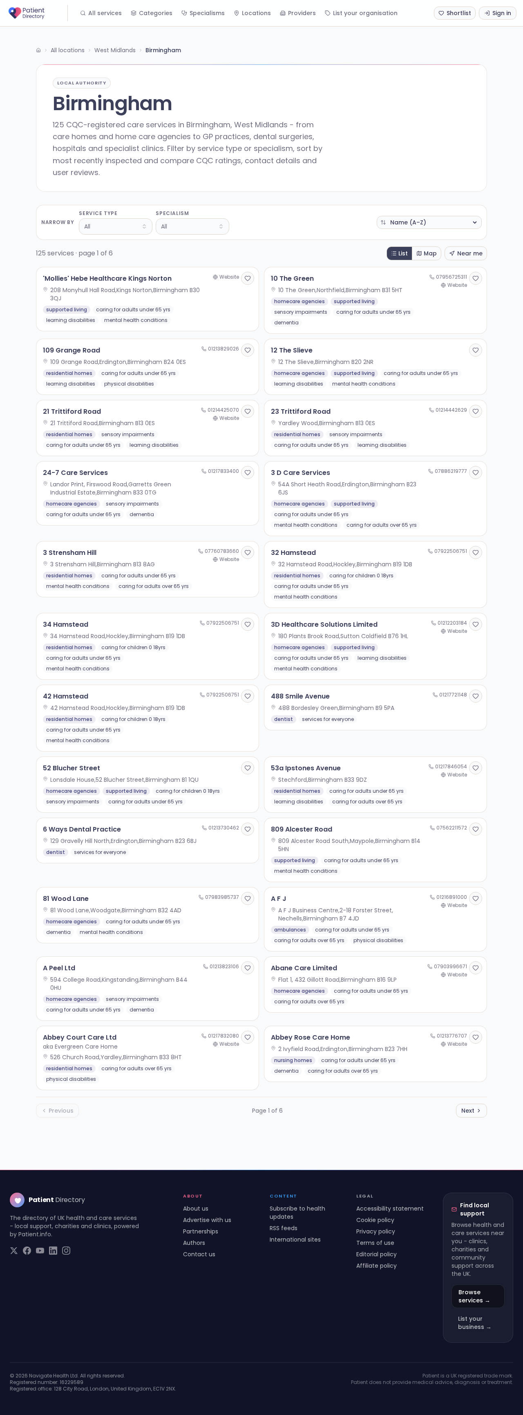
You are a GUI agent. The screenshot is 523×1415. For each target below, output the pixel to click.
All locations (68, 50)
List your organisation (365, 13)
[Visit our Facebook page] (27, 1250)
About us (195, 1208)
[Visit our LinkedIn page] (53, 1250)
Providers (302, 13)
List (403, 253)
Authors (194, 1243)
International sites (295, 1239)
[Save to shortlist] (247, 278)
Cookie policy (375, 1220)
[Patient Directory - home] (37, 13)
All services (105, 13)
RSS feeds (283, 1228)
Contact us (199, 1254)
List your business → (475, 1323)
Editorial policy (376, 1254)
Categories (155, 13)
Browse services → (474, 1296)
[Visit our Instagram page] (66, 1250)
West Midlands (115, 50)
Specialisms (207, 13)
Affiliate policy (376, 1266)
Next (467, 1111)
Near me (470, 253)
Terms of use (375, 1243)
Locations (256, 13)
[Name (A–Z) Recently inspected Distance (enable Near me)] (429, 222)
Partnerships (200, 1231)
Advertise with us (207, 1220)
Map (430, 253)
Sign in (501, 13)
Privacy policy (375, 1231)
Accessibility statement (390, 1208)
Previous (61, 1111)
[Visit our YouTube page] (40, 1250)
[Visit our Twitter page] (14, 1250)
